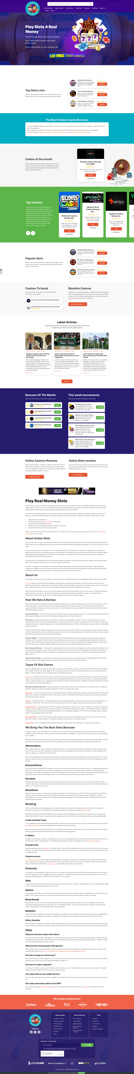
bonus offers (47, 521)
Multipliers (30, 911)
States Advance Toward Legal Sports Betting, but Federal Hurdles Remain (95, 355)
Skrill (99, 841)
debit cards (35, 825)
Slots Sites (79, 8)
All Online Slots (58, 1029)
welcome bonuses (45, 132)
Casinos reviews (34, 476)
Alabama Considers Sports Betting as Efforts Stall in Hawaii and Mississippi (37, 355)
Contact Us (95, 1021)
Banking (94, 8)
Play (69, 224)
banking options (86, 810)
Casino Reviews (77, 1018)
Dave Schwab (31, 351)
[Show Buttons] (1, 269)
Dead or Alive (55, 951)
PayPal (93, 841)
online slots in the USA (47, 987)
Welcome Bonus (33, 746)
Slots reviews (77, 474)
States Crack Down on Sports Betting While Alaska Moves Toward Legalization (67, 355)
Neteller (88, 841)
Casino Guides (77, 1021)
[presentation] (28, 233)
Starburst (62, 951)
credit (27, 825)
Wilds (28, 880)
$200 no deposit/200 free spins (81, 132)
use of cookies (73, 1072)
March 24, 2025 (99, 351)
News (47, 10)
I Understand (81, 1072)
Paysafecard (46, 848)
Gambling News (77, 1023)
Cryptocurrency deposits (32, 859)
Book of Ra (47, 951)
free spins (66, 132)
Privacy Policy (96, 1023)
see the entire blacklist (77, 304)
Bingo (55, 1034)
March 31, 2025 (71, 351)
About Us (102, 8)
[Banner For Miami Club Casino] (67, 488)
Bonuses (87, 8)
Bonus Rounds (32, 899)
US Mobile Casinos (59, 1021)
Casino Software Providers (77, 1031)
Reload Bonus (31, 790)
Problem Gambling (97, 1029)
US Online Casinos (59, 1018)
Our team (28, 583)
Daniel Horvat (60, 351)
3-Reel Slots (28, 677)
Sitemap (94, 1026)
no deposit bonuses (56, 132)
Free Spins (30, 778)
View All (66, 381)
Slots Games (69, 8)
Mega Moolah (70, 951)
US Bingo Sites (58, 1023)
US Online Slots (58, 1026)
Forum (52, 10)
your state (86, 987)
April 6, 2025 (42, 351)
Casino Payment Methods (77, 1027)
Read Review (90, 178)
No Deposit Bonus (33, 765)
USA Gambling (48, 8)
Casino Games (59, 8)
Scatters (29, 890)
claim (57, 405)
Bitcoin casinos (51, 864)
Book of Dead (81, 951)
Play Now (102, 84)
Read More (29, 372)
